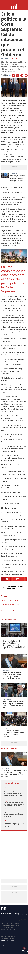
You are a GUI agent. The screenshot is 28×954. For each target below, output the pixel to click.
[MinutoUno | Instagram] (19, 914)
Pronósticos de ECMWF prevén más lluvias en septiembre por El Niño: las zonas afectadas (14, 804)
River (2, 923)
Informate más (13, 173)
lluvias (13, 936)
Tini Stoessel (4, 929)
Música (17, 923)
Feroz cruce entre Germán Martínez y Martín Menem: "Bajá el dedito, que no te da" (13, 704)
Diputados (13, 929)
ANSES (13, 925)
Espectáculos (11, 916)
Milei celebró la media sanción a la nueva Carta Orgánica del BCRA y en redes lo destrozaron (13, 675)
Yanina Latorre (5, 936)
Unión (7, 923)
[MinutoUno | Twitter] (23, 914)
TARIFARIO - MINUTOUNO (7, 947)
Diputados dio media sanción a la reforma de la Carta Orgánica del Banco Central (13, 734)
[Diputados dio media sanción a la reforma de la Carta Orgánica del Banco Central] (14, 719)
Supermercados (15, 921)
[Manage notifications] (24, 948)
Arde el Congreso (7, 699)
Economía (16, 913)
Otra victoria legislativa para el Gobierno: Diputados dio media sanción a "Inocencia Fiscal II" (17, 178)
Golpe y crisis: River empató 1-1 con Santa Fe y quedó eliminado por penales (14, 814)
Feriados (3, 934)
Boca (11, 923)
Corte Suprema (7, 600)
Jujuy (17, 925)
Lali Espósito (4, 932)
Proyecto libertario (7, 728)
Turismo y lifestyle (6, 918)
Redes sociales (6, 670)
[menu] (3, 2)
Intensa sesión (6, 639)
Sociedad (9, 913)
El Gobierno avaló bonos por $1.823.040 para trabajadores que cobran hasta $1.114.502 (13, 793)
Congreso (18, 600)
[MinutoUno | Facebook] (26, 914)
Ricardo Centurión (13, 934)
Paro (16, 932)
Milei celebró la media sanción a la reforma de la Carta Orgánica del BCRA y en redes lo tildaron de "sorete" (14, 773)
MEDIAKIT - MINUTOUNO (6, 946)
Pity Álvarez (4, 938)
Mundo (15, 918)
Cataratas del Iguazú (7, 927)
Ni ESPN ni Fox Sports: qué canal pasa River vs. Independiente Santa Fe (14, 825)
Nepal (11, 932)
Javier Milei (13, 938)
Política (4, 59)
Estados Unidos (5, 925)
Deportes (3, 916)
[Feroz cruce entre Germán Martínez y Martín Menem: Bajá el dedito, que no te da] (14, 690)
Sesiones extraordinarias (10, 605)
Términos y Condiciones (7, 940)
